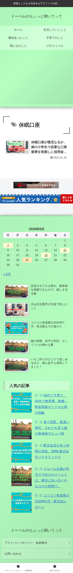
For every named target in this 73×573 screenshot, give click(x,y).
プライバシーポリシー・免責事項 (25, 542)
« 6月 (7, 274)
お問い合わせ (12, 553)
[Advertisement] (36, 79)
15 (64, 250)
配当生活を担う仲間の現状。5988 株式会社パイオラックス (52, 451)
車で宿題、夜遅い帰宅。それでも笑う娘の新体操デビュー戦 (52, 427)
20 (46, 255)
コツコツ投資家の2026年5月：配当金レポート (52, 501)
